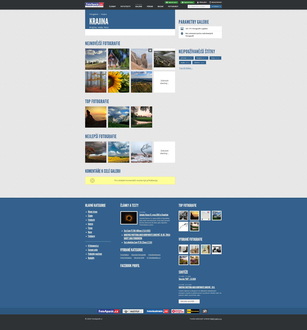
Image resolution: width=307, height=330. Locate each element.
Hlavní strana (92, 211)
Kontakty (91, 258)
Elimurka (115, 68)
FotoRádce (124, 255)
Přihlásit (203, 2)
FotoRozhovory (154, 255)
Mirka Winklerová (95, 91)
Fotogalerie (93, 14)
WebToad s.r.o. (216, 319)
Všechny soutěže (187, 301)
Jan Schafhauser (140, 161)
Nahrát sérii (173, 2)
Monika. (138, 68)
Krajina (104, 14)
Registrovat (217, 2)
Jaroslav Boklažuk (95, 126)
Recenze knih (139, 258)
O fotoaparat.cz (93, 245)
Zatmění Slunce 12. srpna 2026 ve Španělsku (153, 214)
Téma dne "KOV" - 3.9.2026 (187, 279)
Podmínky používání (95, 253)
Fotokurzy (173, 6)
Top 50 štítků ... (186, 68)
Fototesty (125, 6)
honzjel (91, 68)
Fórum (150, 6)
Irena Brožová (117, 161)
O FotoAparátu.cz (153, 258)
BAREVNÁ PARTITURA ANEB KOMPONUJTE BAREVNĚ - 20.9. (197, 287)
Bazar (160, 6)
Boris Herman (117, 91)
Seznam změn (93, 249)
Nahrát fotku (188, 2)
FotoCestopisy (126, 258)
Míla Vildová (93, 161)
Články (112, 6)
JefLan (160, 68)
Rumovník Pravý (140, 91)
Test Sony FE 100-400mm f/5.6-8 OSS (137, 230)
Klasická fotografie (138, 255)
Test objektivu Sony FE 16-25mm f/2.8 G (138, 242)
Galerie (138, 6)
